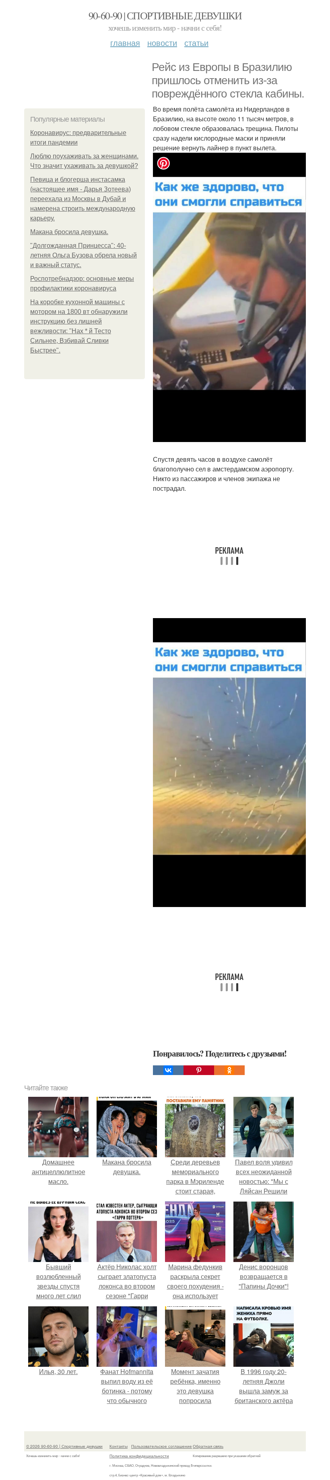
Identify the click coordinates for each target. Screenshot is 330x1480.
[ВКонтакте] (168, 1070)
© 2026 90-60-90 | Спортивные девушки (64, 1446)
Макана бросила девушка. (69, 231)
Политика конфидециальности (139, 1456)
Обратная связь (208, 1446)
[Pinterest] (199, 1070)
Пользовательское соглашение (161, 1446)
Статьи (196, 42)
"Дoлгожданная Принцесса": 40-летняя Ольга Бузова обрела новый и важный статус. (83, 255)
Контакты (118, 1446)
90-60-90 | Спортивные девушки (165, 15)
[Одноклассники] (229, 1070)
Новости (162, 42)
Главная (125, 42)
